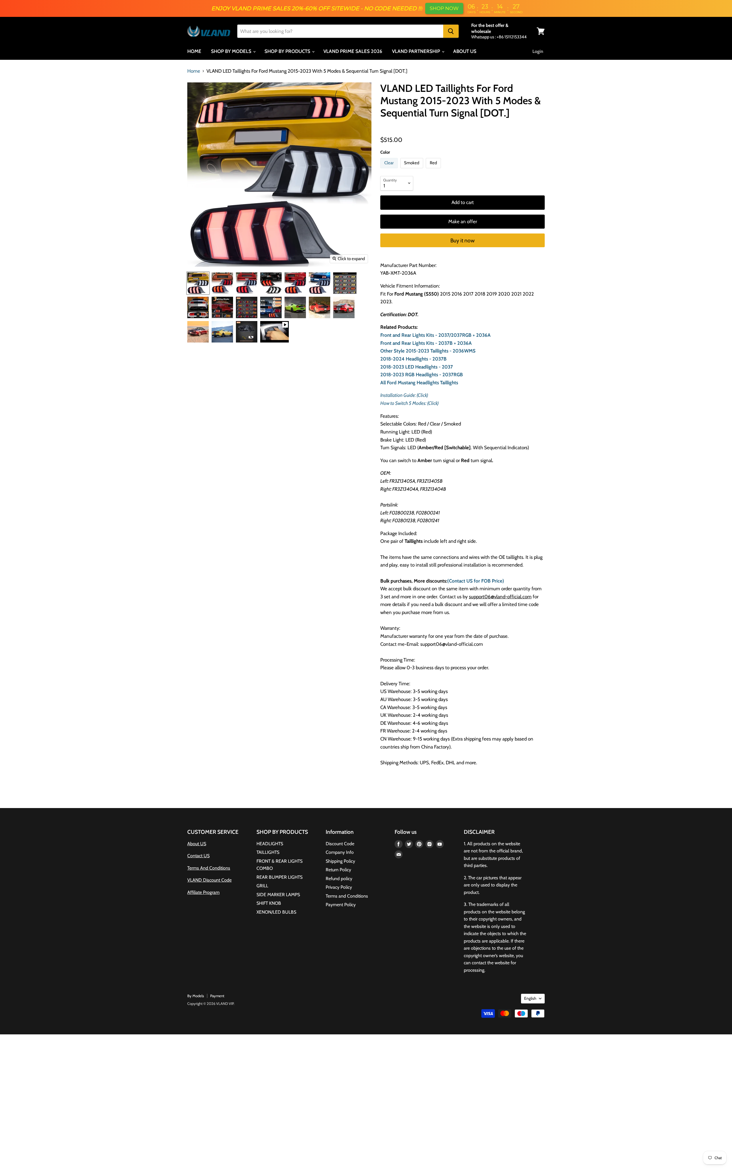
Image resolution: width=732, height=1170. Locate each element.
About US (196, 843)
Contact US (198, 855)
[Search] (451, 31)
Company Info (340, 852)
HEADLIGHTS (269, 843)
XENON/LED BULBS (276, 912)
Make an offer (462, 221)
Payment (217, 995)
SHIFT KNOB (268, 903)
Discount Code (340, 843)
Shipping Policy (340, 861)
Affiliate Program (203, 892)
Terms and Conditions (347, 896)
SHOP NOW (444, 8)
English (530, 998)
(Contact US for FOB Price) (475, 581)
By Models (195, 995)
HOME (194, 51)
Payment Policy (341, 904)
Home (193, 71)
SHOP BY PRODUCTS (287, 51)
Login (537, 51)
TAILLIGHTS (267, 852)
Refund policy (339, 878)
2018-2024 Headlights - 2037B (413, 359)
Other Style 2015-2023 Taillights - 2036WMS (428, 351)
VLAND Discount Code (209, 880)
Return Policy (338, 869)
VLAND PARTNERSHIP (416, 51)
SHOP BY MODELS (231, 51)
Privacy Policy (339, 887)
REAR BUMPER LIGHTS (279, 877)
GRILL (262, 885)
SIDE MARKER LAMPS (278, 894)
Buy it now (462, 240)
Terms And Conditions (208, 868)
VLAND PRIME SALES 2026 (352, 51)
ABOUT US (464, 51)
